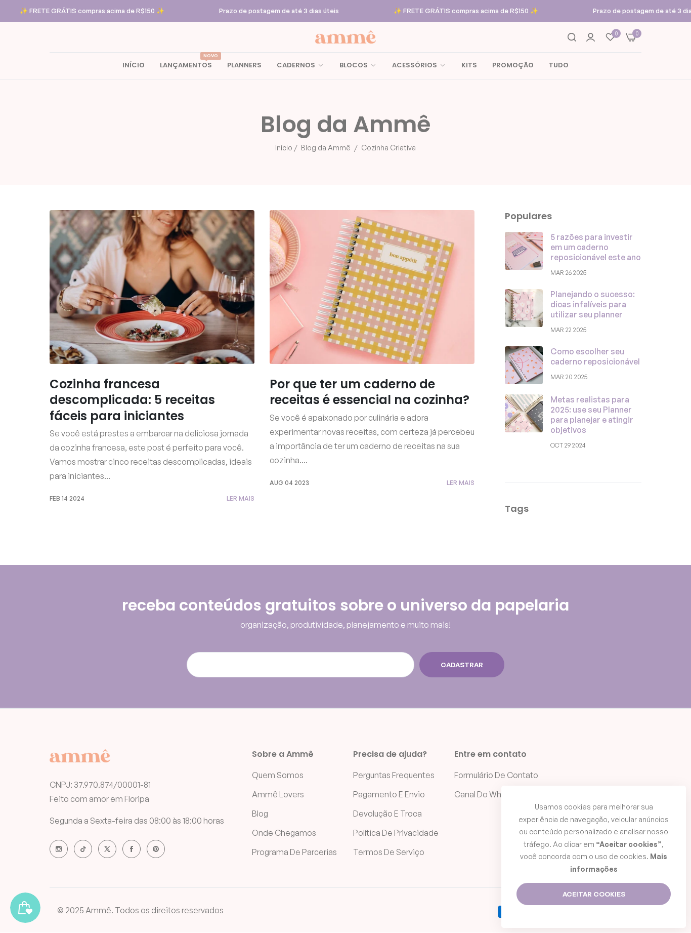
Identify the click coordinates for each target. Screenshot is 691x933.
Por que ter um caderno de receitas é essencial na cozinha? (369, 392)
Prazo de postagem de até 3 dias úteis (279, 11)
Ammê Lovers (278, 795)
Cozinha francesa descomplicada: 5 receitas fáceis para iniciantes (132, 400)
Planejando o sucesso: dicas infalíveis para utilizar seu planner (592, 304)
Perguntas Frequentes (394, 775)
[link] (358, 65)
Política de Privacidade (396, 833)
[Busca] (572, 37)
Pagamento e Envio (389, 795)
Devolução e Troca (387, 814)
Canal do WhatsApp (491, 795)
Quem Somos (278, 775)
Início (283, 147)
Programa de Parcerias (294, 852)
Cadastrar (462, 665)
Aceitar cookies (594, 894)
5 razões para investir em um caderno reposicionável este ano (595, 247)
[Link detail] (59, 849)
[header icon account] (590, 37)
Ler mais (240, 498)
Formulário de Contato (496, 775)
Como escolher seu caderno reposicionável (595, 356)
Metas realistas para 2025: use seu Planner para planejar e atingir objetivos (591, 414)
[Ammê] (345, 37)
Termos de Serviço (388, 852)
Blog (260, 814)
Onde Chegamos (284, 833)
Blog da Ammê (326, 147)
